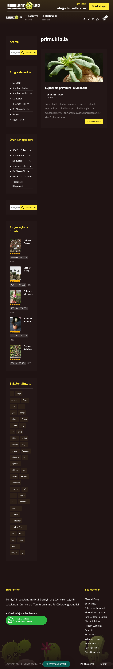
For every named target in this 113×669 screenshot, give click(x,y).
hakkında (14, 470)
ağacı (13, 413)
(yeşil (19, 394)
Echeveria (15, 457)
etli (24, 457)
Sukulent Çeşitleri (18, 527)
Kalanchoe (15, 483)
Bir (12, 432)
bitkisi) (24, 438)
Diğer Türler (19, 119)
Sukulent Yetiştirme (22, 93)
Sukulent (17, 83)
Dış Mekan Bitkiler (21, 109)
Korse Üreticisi (92, 647)
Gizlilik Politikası (92, 621)
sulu (13, 534)
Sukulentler (18, 155)
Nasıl (13, 495)
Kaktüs (14, 476)
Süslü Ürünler (19, 150)
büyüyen (14, 451)
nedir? (22, 495)
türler (21, 534)
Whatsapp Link (92, 639)
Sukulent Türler (55, 95)
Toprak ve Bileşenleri (18, 184)
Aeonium (14, 400)
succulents (15, 508)
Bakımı (14, 425)
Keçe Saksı (90, 634)
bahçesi (14, 419)
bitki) (20, 432)
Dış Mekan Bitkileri (21, 171)
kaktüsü (24, 476)
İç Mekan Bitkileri (21, 166)
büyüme (14, 445)
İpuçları (14, 553)
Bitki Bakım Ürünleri (22, 176)
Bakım (24, 419)
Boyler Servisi (92, 643)
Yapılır (21, 540)
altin (21, 406)
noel (13, 502)
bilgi (22, 425)
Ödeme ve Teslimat (95, 608)
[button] (62, 18)
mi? (24, 489)
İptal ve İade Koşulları (96, 617)
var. (12, 540)
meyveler (15, 489)
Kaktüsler (17, 98)
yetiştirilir (15, 546)
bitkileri (14, 438)
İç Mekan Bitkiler (21, 103)
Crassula (25, 451)
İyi (22, 553)
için (24, 470)
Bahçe (16, 114)
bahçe (22, 413)
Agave (25, 400)
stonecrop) (23, 502)
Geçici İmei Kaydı (93, 652)
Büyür (24, 445)
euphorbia (15, 464)
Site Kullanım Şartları (95, 612)
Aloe (13, 406)
